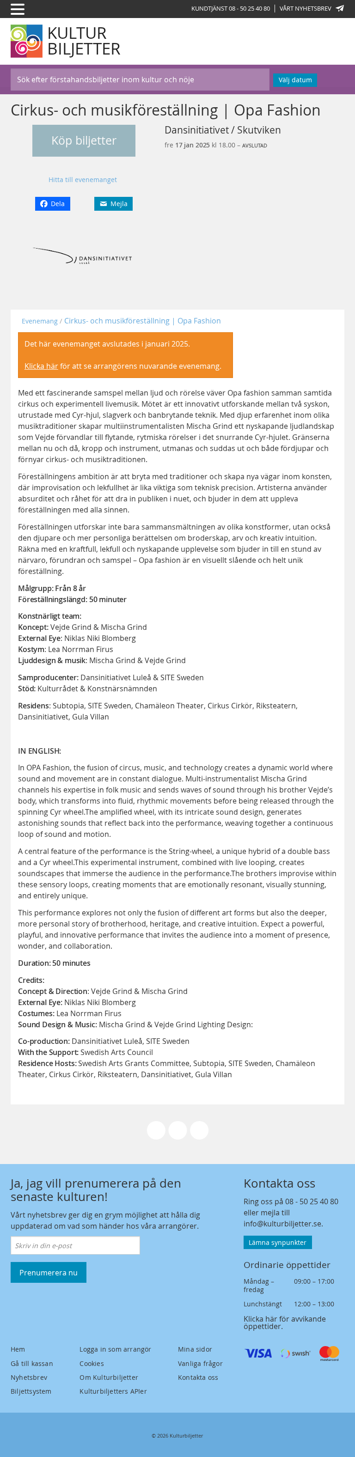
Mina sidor (195, 1349)
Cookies (92, 1363)
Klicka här (41, 366)
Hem (18, 1349)
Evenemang (40, 321)
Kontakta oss (198, 1377)
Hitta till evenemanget (83, 179)
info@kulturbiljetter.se (282, 1224)
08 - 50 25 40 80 (311, 1201)
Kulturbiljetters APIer (113, 1391)
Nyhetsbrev (29, 1377)
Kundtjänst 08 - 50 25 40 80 (230, 8)
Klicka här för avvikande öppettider (285, 1322)
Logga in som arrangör (115, 1349)
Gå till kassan (32, 1363)
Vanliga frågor (200, 1363)
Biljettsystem (31, 1391)
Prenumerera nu (48, 1273)
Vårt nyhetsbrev (305, 8)
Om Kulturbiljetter (109, 1377)
